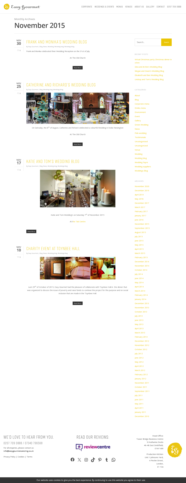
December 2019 (142, 190)
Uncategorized (141, 145)
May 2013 (139, 324)
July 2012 (139, 353)
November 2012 (142, 345)
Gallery (150, 6)
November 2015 (142, 224)
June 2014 (139, 278)
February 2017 (141, 211)
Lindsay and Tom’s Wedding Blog (149, 79)
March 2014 (140, 291)
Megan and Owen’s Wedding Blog (149, 71)
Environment (140, 112)
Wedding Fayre (141, 162)
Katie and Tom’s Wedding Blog (53, 161)
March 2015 (140, 253)
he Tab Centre (79, 221)
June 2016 (139, 219)
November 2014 (142, 265)
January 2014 (140, 299)
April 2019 (139, 194)
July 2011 (139, 395)
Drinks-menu (140, 108)
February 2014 (141, 295)
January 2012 (140, 378)
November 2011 (142, 383)
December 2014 (142, 261)
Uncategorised (141, 141)
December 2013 (142, 303)
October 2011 (141, 387)
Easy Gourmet (33, 47)
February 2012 (141, 374)
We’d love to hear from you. (29, 437)
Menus (119, 6)
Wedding (51, 47)
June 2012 (139, 357)
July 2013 (139, 316)
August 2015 (140, 232)
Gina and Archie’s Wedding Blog (148, 67)
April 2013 (139, 328)
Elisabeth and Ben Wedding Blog (149, 75)
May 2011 (139, 403)
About (137, 95)
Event (137, 116)
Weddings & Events (104, 6)
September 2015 (142, 228)
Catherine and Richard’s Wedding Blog (61, 85)
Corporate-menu (142, 104)
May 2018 (139, 199)
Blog (41, 47)
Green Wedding (141, 124)
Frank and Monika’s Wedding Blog (56, 42)
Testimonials (140, 137)
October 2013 (141, 311)
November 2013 (142, 307)
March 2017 (140, 207)
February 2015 (141, 257)
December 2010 (142, 416)
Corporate (86, 6)
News (45, 47)
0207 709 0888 (174, 6)
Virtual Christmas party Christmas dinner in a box (153, 61)
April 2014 (139, 286)
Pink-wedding (141, 133)
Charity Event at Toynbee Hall (53, 248)
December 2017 (142, 203)
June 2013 (139, 320)
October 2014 (141, 270)
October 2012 (141, 349)
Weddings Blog (69, 47)
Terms (29, 456)
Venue (137, 149)
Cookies (21, 456)
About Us (139, 6)
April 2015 (139, 249)
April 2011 (139, 408)
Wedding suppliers (143, 166)
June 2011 (139, 399)
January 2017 (140, 215)
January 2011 (140, 412)
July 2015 (139, 236)
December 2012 (142, 341)
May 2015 (139, 245)
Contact (161, 6)
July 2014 (139, 274)
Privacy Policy (10, 456)
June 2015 (139, 240)
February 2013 (141, 337)
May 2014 (139, 282)
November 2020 (142, 186)
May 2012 (139, 362)
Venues (128, 6)
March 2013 (140, 332)
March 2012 (140, 370)
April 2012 (139, 366)
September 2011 (142, 391)
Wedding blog (59, 47)
